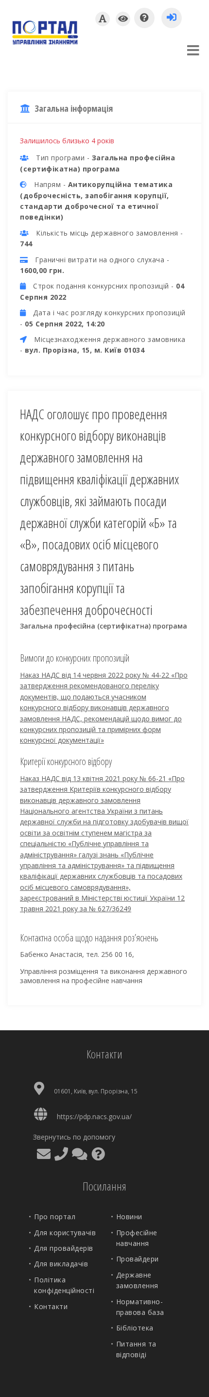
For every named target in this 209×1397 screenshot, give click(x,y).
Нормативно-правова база (140, 1307)
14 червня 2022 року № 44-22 (122, 675)
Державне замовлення (137, 1280)
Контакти (51, 1306)
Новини (129, 1216)
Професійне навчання (136, 1238)
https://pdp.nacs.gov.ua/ (94, 1116)
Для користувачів (65, 1232)
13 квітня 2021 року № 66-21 (120, 778)
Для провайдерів (63, 1248)
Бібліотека (135, 1327)
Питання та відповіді (136, 1349)
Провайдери (137, 1258)
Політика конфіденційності (64, 1285)
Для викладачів (61, 1263)
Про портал (54, 1216)
